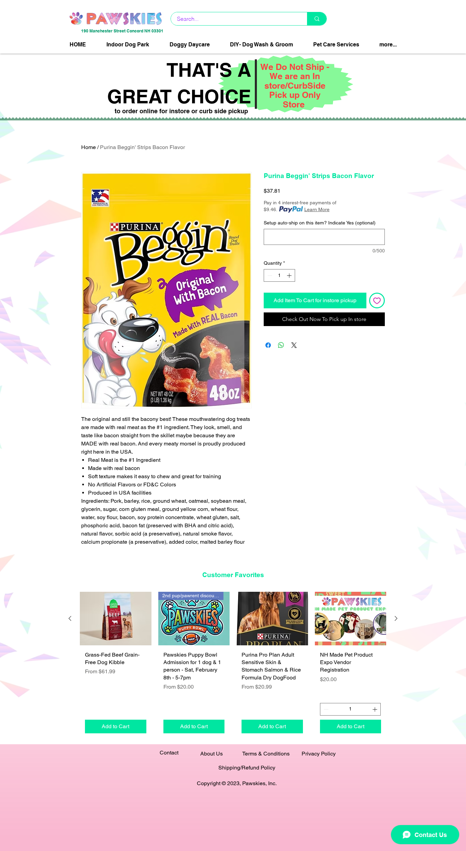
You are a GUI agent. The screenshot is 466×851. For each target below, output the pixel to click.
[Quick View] (115, 618)
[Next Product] (396, 618)
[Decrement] (269, 275)
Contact (169, 752)
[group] (233, 664)
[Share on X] (294, 345)
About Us (211, 753)
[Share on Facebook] (268, 345)
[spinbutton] (279, 275)
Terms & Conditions (266, 753)
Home (88, 147)
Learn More (317, 209)
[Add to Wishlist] (377, 300)
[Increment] (290, 275)
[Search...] (316, 18)
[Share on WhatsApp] (281, 345)
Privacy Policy (319, 753)
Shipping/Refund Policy (246, 767)
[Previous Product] (70, 618)
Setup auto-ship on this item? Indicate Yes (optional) (320, 222)
